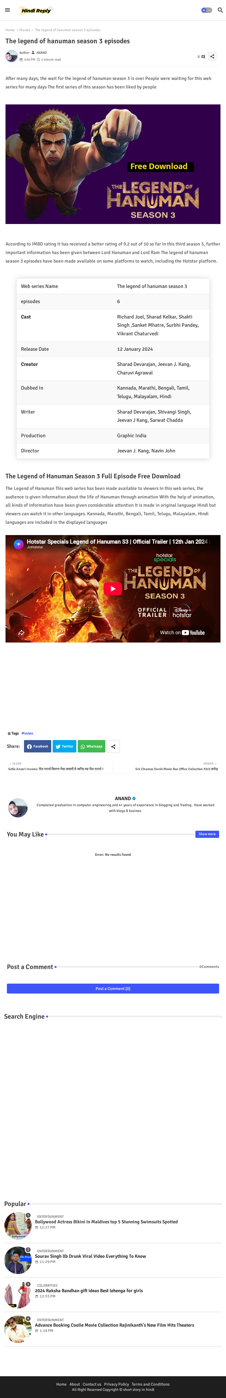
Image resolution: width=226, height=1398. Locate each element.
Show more (207, 834)
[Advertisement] (113, 689)
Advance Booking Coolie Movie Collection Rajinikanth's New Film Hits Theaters (114, 1325)
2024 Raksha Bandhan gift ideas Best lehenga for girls (89, 1291)
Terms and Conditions (151, 1384)
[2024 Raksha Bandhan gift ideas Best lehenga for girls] (18, 1294)
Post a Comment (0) (113, 988)
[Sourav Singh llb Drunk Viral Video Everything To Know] (18, 1260)
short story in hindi (138, 1389)
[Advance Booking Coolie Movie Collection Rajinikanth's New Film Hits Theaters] (18, 1329)
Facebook (40, 746)
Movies (24, 30)
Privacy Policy (116, 1384)
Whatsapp (94, 746)
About (74, 1384)
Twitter (67, 746)
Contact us (92, 1384)
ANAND (123, 798)
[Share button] (113, 746)
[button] (206, 10)
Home (10, 30)
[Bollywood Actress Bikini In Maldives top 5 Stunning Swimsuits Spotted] (18, 1226)
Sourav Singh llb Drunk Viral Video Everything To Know (90, 1256)
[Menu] (7, 10)
